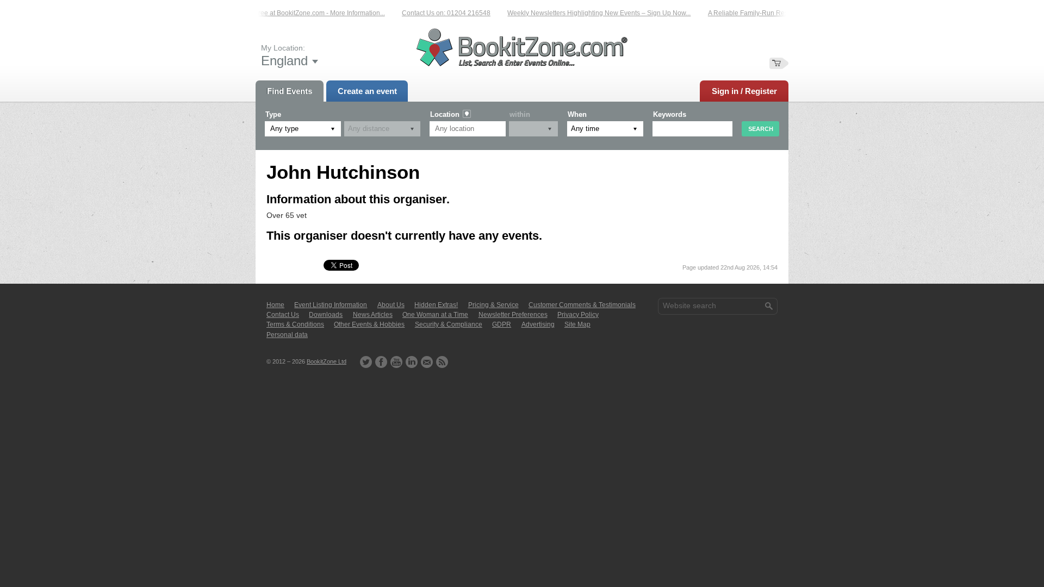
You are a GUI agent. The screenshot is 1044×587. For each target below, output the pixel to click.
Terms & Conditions (295, 324)
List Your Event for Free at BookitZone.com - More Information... (286, 13)
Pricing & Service (493, 305)
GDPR (501, 324)
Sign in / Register (744, 91)
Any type (284, 128)
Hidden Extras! (436, 305)
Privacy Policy (578, 315)
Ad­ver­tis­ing (538, 324)
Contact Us (282, 315)
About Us (391, 305)
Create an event (367, 91)
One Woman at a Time (435, 315)
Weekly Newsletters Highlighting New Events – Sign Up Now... (593, 13)
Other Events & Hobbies (369, 324)
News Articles (373, 315)
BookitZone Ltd (326, 361)
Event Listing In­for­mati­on (330, 305)
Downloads (326, 315)
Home (275, 305)
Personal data (287, 335)
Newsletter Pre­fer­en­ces (513, 315)
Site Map (577, 324)
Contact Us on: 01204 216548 (440, 13)
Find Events (289, 91)
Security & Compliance (448, 324)
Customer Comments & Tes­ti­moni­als (582, 305)
